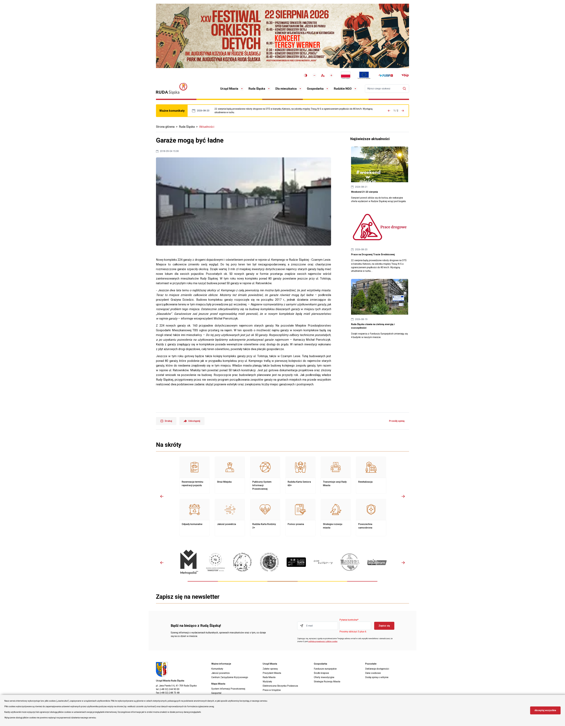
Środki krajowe (321, 673)
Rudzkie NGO (343, 88)
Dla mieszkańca (286, 88)
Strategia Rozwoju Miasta (327, 681)
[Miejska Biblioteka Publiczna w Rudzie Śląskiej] (269, 562)
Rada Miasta (269, 677)
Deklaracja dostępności (377, 668)
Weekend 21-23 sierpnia (379, 175)
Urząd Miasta (229, 88)
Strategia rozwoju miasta (336, 517)
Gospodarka (315, 88)
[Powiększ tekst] (331, 75)
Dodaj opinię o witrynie (376, 677)
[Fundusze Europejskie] (364, 75)
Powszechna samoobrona (371, 517)
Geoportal (216, 693)
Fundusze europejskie (325, 668)
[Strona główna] (171, 88)
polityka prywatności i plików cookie (322, 641)
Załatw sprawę (270, 668)
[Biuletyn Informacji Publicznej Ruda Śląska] (405, 75)
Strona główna (165, 126)
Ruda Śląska (257, 88)
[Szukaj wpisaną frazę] (405, 88)
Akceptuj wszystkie (545, 710)
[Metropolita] (188, 562)
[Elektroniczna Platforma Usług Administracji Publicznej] (386, 75)
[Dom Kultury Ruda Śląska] (323, 562)
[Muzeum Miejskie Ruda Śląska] (242, 562)
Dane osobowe (373, 673)
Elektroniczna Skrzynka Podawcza (280, 685)
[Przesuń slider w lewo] (162, 496)
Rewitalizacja (371, 475)
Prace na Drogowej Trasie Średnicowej (297, 110)
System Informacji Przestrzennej (228, 688)
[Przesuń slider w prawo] (403, 496)
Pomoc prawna (300, 517)
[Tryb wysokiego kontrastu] (305, 75)
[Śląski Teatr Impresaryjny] (296, 562)
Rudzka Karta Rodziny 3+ (265, 517)
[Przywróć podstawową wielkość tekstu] (323, 75)
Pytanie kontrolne (348, 620)
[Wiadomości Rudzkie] (350, 562)
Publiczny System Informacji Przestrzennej (265, 475)
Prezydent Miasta (272, 673)
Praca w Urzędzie (272, 690)
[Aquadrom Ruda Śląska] (377, 562)
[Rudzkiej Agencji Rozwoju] (215, 562)
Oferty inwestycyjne (324, 677)
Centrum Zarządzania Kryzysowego (229, 677)
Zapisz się (384, 625)
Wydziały (267, 681)
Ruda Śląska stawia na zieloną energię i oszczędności (379, 309)
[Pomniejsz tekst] (314, 75)
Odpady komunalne (194, 517)
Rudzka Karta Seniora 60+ (300, 475)
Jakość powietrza (230, 517)
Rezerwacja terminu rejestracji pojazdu (194, 475)
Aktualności (206, 126)
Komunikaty (217, 668)
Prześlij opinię (397, 421)
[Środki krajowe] (345, 75)
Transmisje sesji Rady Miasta (336, 475)
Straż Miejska (230, 475)
